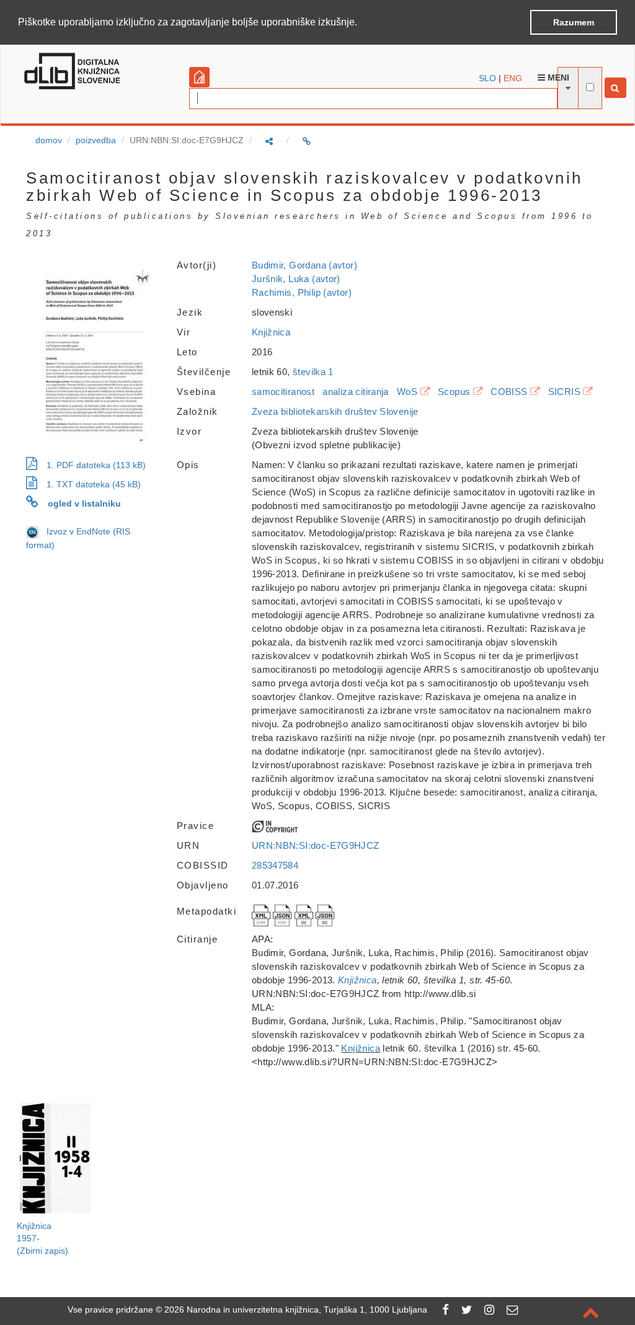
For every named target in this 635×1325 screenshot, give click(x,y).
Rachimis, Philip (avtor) (302, 292)
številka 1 (313, 371)
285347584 (275, 865)
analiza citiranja (355, 391)
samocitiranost (283, 391)
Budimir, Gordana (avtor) (304, 265)
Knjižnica (271, 332)
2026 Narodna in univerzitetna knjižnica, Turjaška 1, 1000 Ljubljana (295, 1309)
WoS (407, 391)
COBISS (509, 391)
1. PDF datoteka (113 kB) (96, 465)
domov (48, 140)
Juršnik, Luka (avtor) (296, 278)
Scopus (454, 391)
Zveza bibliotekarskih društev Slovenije (335, 411)
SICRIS (564, 391)
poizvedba (96, 140)
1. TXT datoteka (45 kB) (94, 484)
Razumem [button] (573, 22)
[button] (361, 23)
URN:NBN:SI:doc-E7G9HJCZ (316, 845)
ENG (513, 78)
